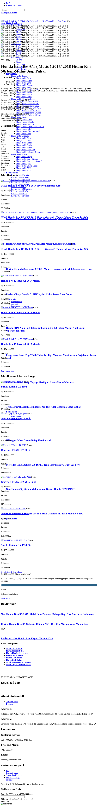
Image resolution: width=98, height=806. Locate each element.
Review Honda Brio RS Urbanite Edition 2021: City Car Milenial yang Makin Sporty (46, 624)
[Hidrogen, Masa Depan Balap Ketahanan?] (16, 435)
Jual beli (14, 304)
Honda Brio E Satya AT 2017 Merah (20, 280)
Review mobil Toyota (20, 175)
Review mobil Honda (20, 177)
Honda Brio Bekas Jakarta (11, 572)
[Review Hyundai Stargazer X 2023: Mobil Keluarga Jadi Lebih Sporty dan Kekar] (17, 264)
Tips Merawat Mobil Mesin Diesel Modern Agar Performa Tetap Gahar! (44, 406)
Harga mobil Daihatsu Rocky (28, 152)
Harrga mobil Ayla (23, 140)
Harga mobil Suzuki (19, 154)
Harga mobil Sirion (24, 147)
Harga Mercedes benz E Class (28, 110)
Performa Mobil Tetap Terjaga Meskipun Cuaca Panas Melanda (40, 382)
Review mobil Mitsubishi (21, 189)
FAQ (8, 3)
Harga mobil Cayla (24, 80)
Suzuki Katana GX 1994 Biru (16, 545)
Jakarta (19, 60)
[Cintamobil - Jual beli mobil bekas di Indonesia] (11, 18)
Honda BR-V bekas (14, 655)
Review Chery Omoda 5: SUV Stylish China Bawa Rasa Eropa (39, 294)
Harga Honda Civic (24, 120)
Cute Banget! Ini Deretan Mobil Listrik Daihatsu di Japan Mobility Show (44, 513)
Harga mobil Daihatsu (20, 136)
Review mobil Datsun (20, 196)
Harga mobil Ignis (23, 163)
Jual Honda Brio (7, 371)
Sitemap (9, 780)
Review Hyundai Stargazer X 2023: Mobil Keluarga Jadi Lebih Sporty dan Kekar (49, 269)
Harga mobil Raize (24, 97)
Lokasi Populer (17, 57)
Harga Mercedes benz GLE (27, 101)
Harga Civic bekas (14, 660)
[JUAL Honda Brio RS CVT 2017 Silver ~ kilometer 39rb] (25, 181)
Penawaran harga (13, 777)
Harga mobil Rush (23, 87)
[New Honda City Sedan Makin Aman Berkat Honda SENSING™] (16, 484)
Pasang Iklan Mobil (9, 12)
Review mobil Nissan (20, 182)
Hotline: (16, 5)
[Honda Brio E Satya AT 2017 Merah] (17, 276)
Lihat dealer (6, 598)
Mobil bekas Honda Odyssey (18, 662)
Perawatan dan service (20, 306)
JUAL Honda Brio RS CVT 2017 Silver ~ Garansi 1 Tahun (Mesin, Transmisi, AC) (44, 217)
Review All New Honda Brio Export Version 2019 (27, 638)
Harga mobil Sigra (23, 138)
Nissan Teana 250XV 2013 (15, 513)
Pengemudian (16, 302)
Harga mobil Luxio (24, 143)
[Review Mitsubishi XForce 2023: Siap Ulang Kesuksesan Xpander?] (17, 239)
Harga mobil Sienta (24, 94)
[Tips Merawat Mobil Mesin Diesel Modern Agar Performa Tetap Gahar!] (16, 402)
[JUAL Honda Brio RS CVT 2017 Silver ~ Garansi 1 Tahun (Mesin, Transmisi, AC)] (36, 212)
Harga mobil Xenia (24, 145)
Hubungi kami (12, 773)
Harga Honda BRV (24, 129)
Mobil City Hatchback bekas (18, 665)
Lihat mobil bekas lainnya (11, 23)
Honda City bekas (14, 658)
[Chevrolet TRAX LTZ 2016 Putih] (16, 477)
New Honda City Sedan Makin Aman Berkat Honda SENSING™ (40, 489)
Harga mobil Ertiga (24, 157)
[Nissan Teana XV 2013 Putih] (14, 413)
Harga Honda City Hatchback (28, 131)
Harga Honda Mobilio (25, 122)
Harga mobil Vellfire (24, 92)
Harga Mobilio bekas (15, 651)
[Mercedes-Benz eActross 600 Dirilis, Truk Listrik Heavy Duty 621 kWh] (16, 460)
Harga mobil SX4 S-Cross (27, 166)
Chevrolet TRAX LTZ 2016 (15, 450)
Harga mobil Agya (23, 78)
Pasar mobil (16, 416)
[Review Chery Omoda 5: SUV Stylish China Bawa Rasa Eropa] (17, 289)
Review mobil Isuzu (19, 193)
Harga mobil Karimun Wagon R (29, 161)
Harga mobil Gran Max (25, 150)
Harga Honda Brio (23, 133)
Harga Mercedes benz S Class (28, 115)
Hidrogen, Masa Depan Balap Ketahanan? (28, 440)
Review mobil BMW (19, 191)
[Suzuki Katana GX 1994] (12, 382)
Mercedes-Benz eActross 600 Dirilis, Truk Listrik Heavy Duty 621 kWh (43, 464)
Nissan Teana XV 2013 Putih (16, 418)
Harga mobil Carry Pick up (27, 159)
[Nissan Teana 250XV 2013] (13, 508)
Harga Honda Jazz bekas (17, 653)
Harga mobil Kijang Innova (27, 90)
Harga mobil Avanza (24, 85)
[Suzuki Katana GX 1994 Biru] (14, 540)
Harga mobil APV (23, 168)
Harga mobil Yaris (23, 83)
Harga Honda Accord (25, 124)
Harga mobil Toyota (19, 76)
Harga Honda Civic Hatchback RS (30, 127)
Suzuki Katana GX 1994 (14, 386)
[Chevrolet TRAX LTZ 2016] (14, 445)
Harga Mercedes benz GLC (27, 103)
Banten (19, 62)
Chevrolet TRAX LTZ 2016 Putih (18, 481)
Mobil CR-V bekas (14, 648)
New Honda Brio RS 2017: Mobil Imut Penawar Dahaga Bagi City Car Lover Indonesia (47, 614)
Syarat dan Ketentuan (14, 775)
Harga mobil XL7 (23, 170)
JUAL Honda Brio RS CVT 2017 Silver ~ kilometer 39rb (31, 185)
